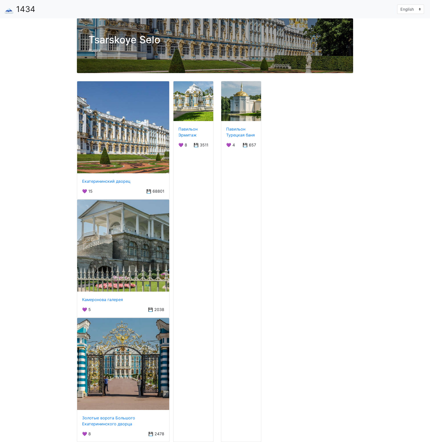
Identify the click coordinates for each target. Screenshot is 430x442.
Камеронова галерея (102, 299)
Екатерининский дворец (106, 181)
